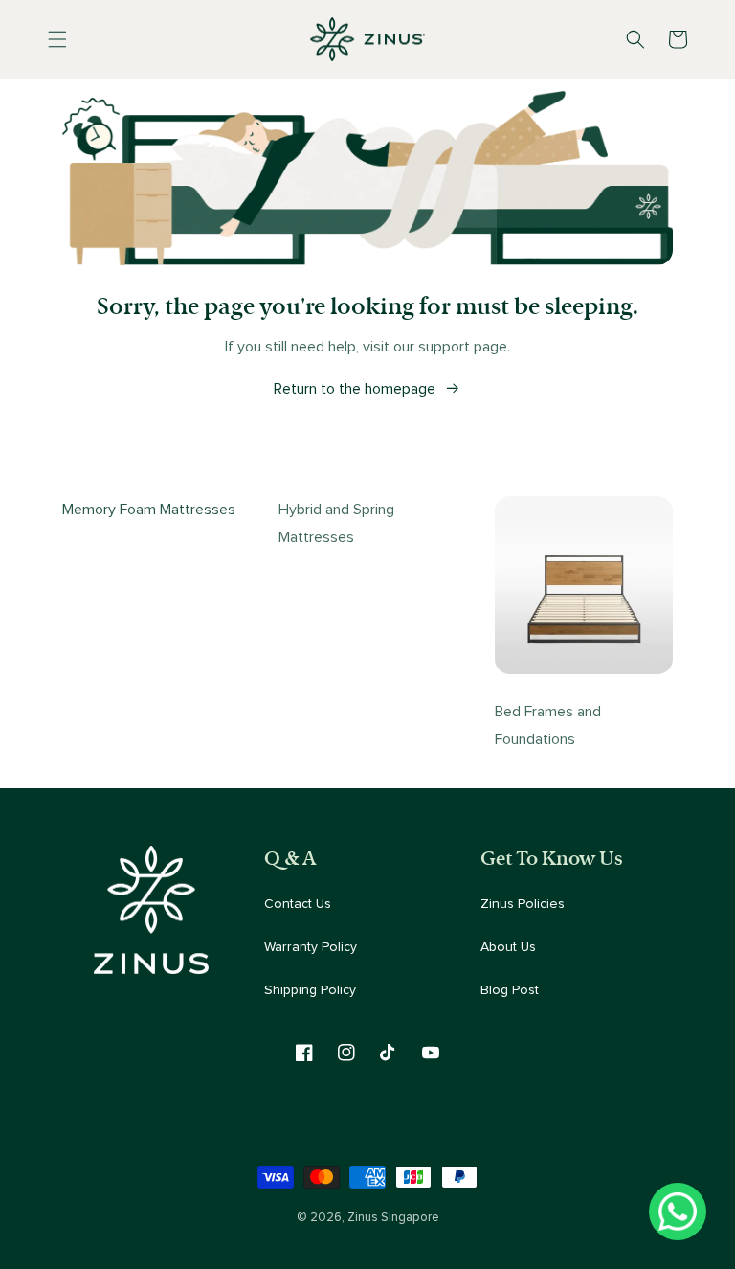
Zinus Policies (522, 904)
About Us (508, 947)
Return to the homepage (354, 389)
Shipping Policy (310, 990)
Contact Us (297, 904)
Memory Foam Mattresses (148, 509)
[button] (57, 39)
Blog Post (509, 990)
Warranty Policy (310, 947)
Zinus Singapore (393, 1217)
